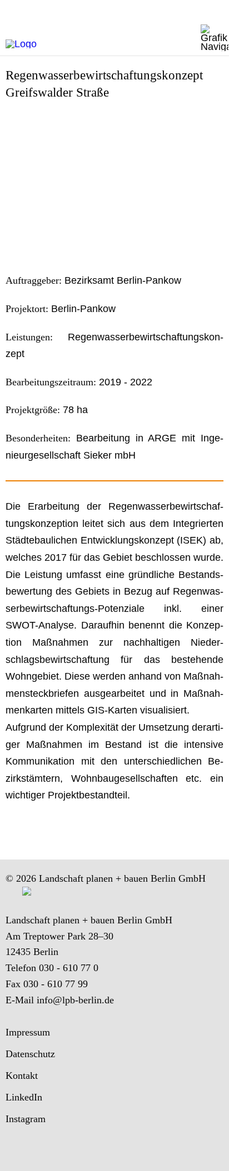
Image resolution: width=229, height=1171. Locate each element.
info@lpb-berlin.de (75, 1000)
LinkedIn (24, 1097)
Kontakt (22, 1075)
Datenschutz (30, 1053)
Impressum (28, 1032)
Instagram (26, 1118)
